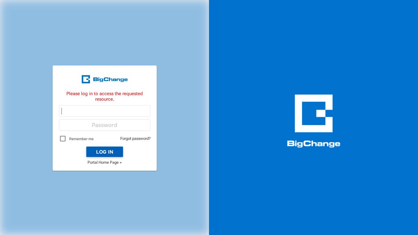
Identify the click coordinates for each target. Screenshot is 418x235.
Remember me (81, 138)
